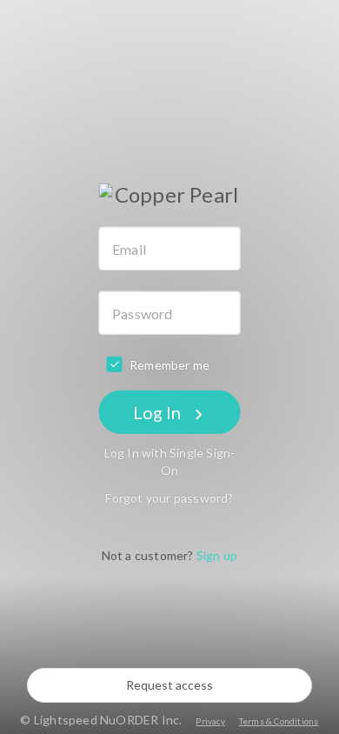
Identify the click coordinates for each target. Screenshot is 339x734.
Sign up (216, 555)
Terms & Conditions (279, 721)
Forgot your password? (169, 497)
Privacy (210, 721)
